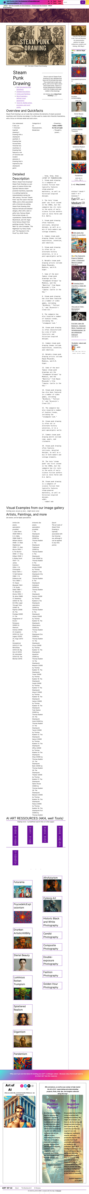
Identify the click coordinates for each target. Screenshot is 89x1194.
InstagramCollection (15, 857)
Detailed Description (23, 91)
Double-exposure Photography (50, 960)
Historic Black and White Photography (51, 922)
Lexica (45, 839)
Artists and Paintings (23, 94)
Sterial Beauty (22, 955)
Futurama (19, 882)
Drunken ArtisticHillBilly (22, 931)
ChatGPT (74, 193)
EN (79, 193)
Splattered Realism (20, 1008)
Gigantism (19, 1031)
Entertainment (75, 195)
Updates (79, 206)
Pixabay (45, 830)
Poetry (73, 206)
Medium (78, 202)
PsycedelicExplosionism (22, 906)
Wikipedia (15, 840)
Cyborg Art (49, 898)
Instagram (15, 830)
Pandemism (20, 1053)
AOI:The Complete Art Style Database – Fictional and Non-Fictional (28, 5)
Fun (75, 198)
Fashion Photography (50, 974)
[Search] (82, 2)
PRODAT (58, 1191)
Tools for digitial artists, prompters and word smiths (24, 105)
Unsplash (60, 830)
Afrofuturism (50, 877)
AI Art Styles (74, 191)
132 (80, 180)
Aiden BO (82, 191)
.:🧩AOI (5, 5)
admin (78, 347)
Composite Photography (50, 947)
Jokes (83, 199)
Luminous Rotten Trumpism (19, 981)
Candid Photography (50, 935)
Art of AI (7, 1188)
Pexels (30, 830)
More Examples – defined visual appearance (22, 98)
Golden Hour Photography (50, 985)
